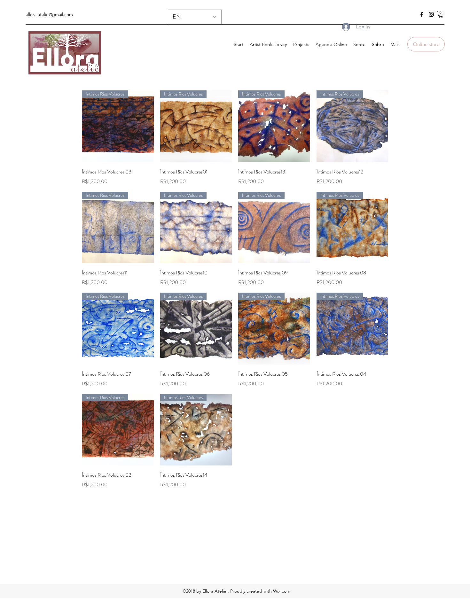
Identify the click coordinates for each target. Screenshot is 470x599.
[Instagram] (431, 14)
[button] (440, 14)
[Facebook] (422, 14)
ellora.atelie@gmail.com (49, 14)
